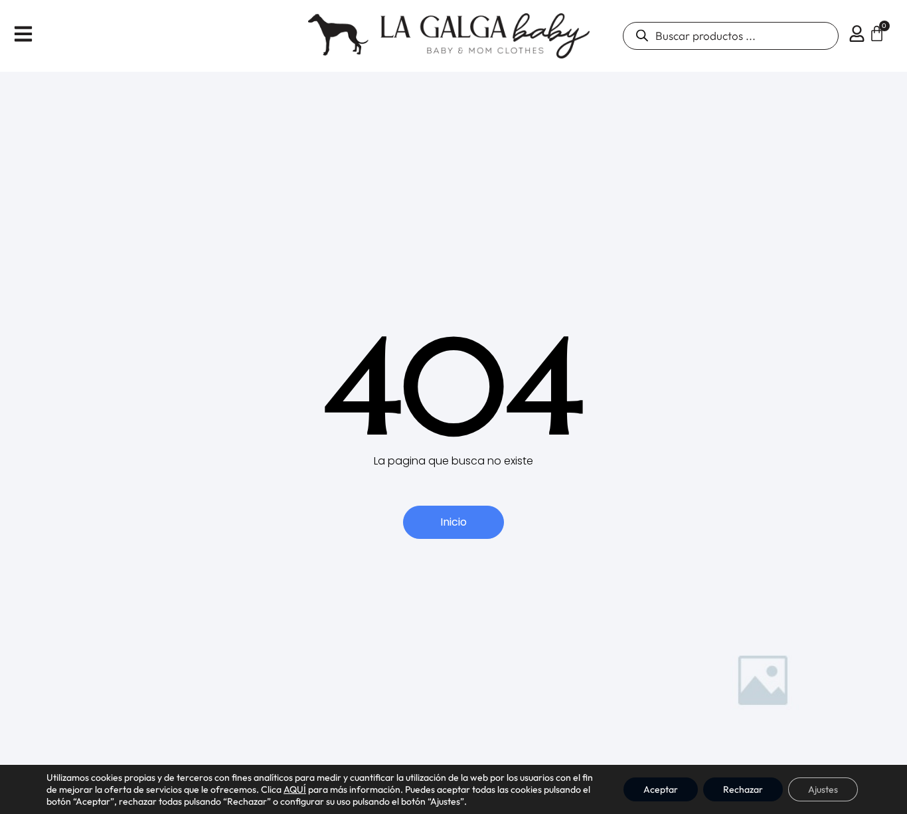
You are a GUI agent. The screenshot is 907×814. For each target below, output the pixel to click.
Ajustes (823, 789)
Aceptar (660, 789)
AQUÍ (295, 789)
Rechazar (743, 789)
